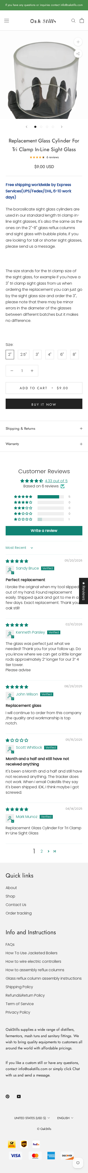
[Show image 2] (41, 127)
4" (49, 354)
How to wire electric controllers (33, 961)
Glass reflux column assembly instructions (44, 978)
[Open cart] (82, 20)
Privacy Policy (18, 1012)
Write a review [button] (44, 530)
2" (9, 354)
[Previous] (26, 127)
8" (74, 354)
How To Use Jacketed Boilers (31, 953)
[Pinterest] (7, 1096)
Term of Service (20, 1004)
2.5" (23, 354)
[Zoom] (78, 42)
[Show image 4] (53, 127)
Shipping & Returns (20, 428)
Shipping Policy (19, 987)
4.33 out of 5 (56, 481)
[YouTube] (19, 1096)
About (11, 887)
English (63, 1118)
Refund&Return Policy (25, 995)
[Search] (73, 20)
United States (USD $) (30, 1118)
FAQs (10, 944)
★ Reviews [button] (83, 591)
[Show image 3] (47, 127)
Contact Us (16, 904)
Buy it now (44, 404)
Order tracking (19, 913)
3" (37, 354)
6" (62, 354)
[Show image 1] (35, 127)
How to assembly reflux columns (35, 970)
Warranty (12, 443)
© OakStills (44, 1129)
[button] (23, 496)
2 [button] (42, 851)
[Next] (61, 127)
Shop (10, 896)
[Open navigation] (6, 20)
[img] (17, 561)
